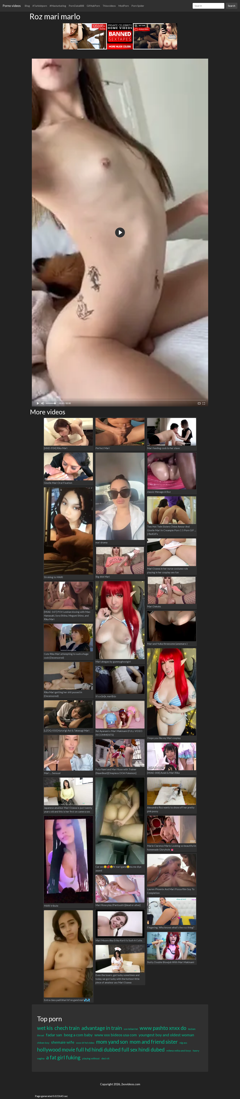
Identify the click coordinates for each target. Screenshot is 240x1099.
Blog (27, 5)
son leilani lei (131, 1028)
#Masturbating (58, 5)
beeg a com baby (78, 1034)
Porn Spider (137, 5)
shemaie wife (62, 1042)
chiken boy (43, 1042)
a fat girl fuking (63, 1057)
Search (231, 5)
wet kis (45, 1028)
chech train (67, 1028)
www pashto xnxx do (163, 1028)
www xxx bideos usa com (115, 1034)
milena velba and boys (178, 1050)
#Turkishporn (39, 5)
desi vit (105, 1058)
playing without (91, 1058)
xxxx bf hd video (85, 1042)
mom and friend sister (154, 1041)
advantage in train (101, 1028)
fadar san (54, 1034)
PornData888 (76, 5)
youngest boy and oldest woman (166, 1034)
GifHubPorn (93, 5)
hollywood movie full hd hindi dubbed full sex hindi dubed (101, 1049)
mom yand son (112, 1041)
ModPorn (123, 5)
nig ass (183, 1042)
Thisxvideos (109, 5)
